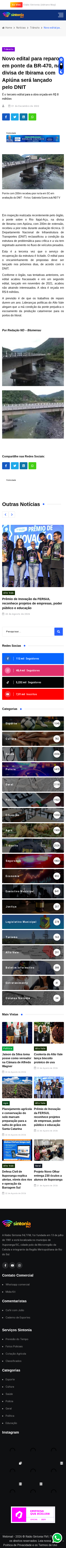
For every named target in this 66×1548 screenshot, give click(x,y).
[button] (5, 514)
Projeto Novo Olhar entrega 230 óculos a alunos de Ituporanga (48, 1175)
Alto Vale (8, 593)
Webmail (7, 1536)
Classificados (13, 1361)
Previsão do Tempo (17, 1339)
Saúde (9, 1394)
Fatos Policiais (14, 1346)
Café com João (15, 1310)
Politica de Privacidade (17, 1545)
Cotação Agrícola (16, 1353)
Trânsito (35, 27)
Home (8, 27)
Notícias (21, 27)
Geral (38, 1166)
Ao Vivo (16, 4)
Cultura (10, 1386)
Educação (11, 1423)
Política (7, 1048)
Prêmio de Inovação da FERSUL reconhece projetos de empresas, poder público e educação (32, 603)
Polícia (9, 1401)
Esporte (10, 1379)
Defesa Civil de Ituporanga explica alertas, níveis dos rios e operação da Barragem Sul (17, 1179)
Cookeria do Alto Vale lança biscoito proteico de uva (48, 1058)
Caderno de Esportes (18, 1317)
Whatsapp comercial (18, 1284)
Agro (5, 1103)
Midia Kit (10, 1292)
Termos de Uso (47, 1545)
